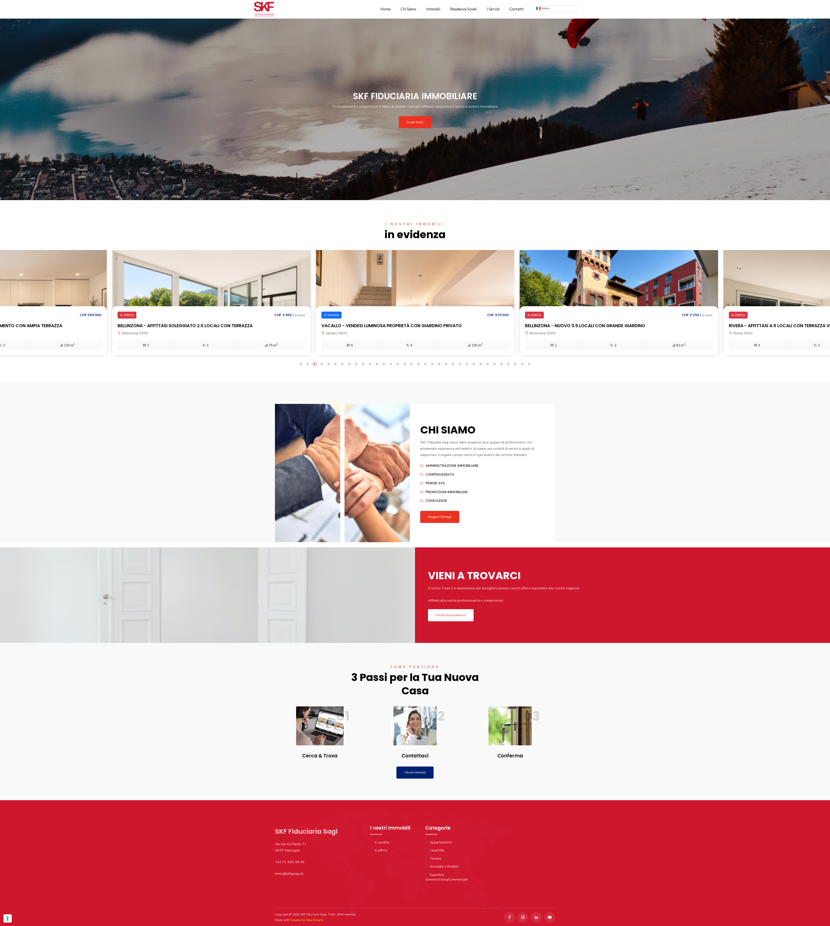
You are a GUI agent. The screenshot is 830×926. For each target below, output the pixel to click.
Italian (545, 8)
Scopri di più (415, 122)
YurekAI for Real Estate (306, 920)
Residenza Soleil (463, 9)
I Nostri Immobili (415, 772)
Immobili (433, 9)
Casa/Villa (437, 850)
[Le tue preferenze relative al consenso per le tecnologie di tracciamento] (7, 918)
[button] (301, 365)
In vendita (381, 842)
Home (385, 9)
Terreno (436, 858)
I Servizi (493, 9)
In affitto (380, 850)
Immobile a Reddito (444, 866)
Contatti (516, 9)
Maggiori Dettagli (440, 517)
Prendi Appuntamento (451, 615)
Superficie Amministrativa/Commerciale (446, 877)
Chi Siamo (408, 9)
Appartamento (441, 842)
